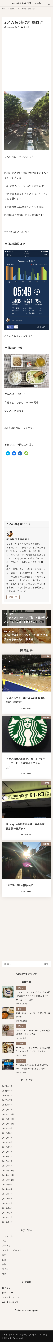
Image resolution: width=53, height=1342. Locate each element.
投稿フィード (8, 1292)
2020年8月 (7, 1095)
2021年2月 (7, 1086)
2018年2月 (7, 1161)
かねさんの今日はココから (26, 3)
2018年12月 (8, 1114)
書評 (4, 1264)
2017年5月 (7, 1203)
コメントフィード (10, 1297)
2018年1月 (7, 1165)
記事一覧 (13, 597)
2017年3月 (7, 1212)
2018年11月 (8, 1119)
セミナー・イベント (12, 1250)
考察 (4, 1273)
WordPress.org (10, 1301)
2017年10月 (8, 1179)
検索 (46, 964)
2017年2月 (7, 1217)
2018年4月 (7, 1151)
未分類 (26, 27)
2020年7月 (7, 1100)
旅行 (4, 1255)
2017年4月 (7, 1208)
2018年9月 (7, 1128)
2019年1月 (7, 1109)
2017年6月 (7, 1198)
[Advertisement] (26, 59)
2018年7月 (7, 1137)
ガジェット (7, 1236)
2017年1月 (7, 1222)
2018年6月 (7, 1142)
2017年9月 (7, 1184)
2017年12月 (8, 1170)
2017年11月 (8, 1175)
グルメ (5, 1240)
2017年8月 (7, 1189)
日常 (4, 1259)
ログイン (6, 1287)
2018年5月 (7, 1147)
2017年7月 (7, 1194)
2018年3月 (7, 1156)
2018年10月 (8, 1123)
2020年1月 (7, 1104)
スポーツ (6, 1245)
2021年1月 (7, 1090)
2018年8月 (7, 1133)
